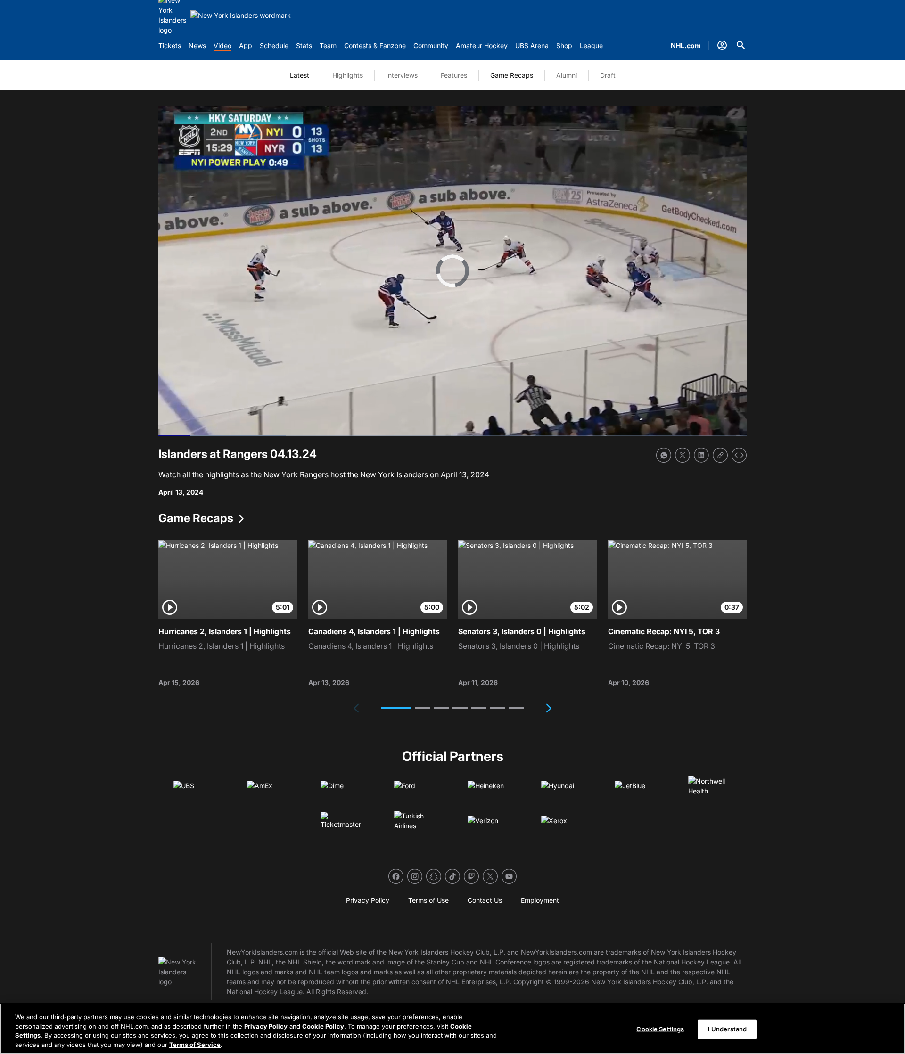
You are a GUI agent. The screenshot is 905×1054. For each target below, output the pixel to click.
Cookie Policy (323, 1025)
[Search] (741, 45)
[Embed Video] (739, 455)
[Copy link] (720, 455)
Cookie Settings (660, 1029)
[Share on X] (682, 455)
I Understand (727, 1029)
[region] (452, 1028)
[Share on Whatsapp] (663, 455)
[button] (396, 708)
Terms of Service (195, 1044)
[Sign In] (722, 45)
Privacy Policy (266, 1025)
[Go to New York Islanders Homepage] (240, 15)
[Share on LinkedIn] (701, 455)
